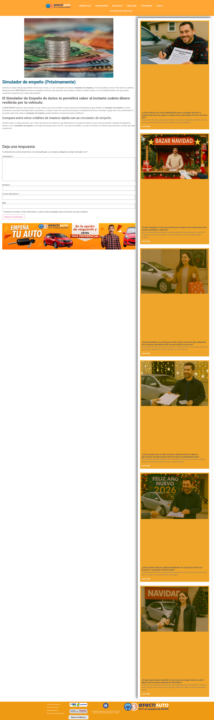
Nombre (6, 185)
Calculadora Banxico (52, 710)
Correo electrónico (11, 194)
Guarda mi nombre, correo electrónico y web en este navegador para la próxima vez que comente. (46, 212)
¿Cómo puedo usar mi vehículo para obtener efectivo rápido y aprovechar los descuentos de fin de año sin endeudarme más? (170, 455)
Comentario (8, 156)
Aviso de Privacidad (52, 707)
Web (4, 203)
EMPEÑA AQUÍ (85, 6)
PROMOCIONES (101, 6)
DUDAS (160, 6)
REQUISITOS (117, 6)
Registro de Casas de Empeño (55, 713)
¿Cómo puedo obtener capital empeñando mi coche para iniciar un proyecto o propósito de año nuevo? (172, 568)
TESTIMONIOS (146, 6)
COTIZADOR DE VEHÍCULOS (121, 11)
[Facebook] (106, 705)
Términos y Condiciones (54, 704)
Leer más (146, 126)
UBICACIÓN (131, 6)
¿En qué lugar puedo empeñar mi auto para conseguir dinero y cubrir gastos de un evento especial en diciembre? (173, 681)
